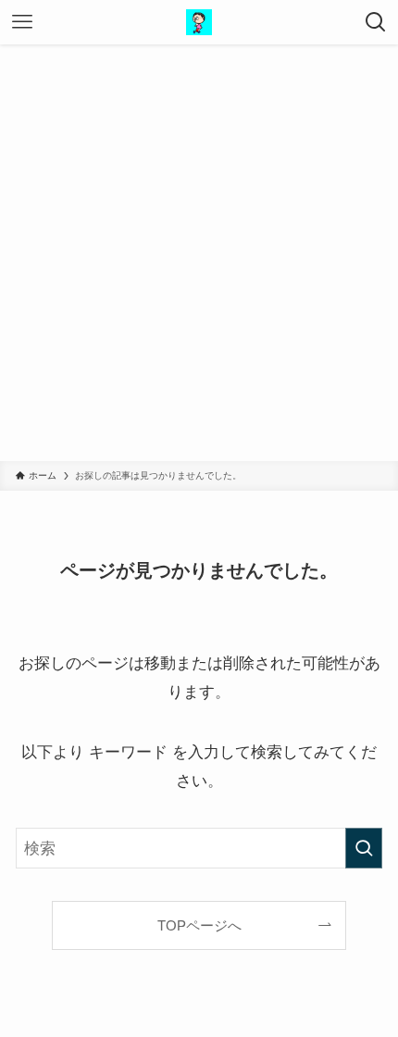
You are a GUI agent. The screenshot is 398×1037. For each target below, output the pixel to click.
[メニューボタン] (22, 22)
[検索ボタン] (376, 22)
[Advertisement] (199, 253)
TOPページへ (199, 925)
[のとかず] (199, 22)
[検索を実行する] (363, 848)
